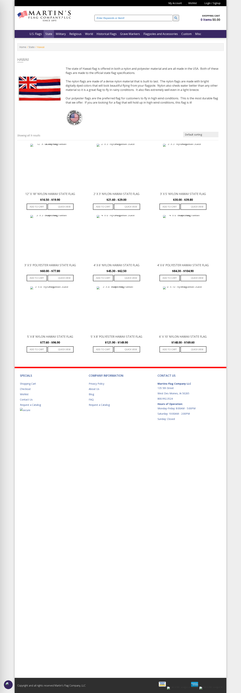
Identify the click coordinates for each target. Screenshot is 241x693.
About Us (94, 389)
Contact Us (26, 399)
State (32, 47)
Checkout (25, 389)
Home (22, 47)
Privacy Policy (96, 383)
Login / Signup (212, 3)
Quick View (64, 206)
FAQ (91, 399)
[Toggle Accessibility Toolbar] (8, 684)
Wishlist (24, 394)
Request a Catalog (30, 404)
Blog (91, 394)
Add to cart (37, 206)
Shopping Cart (28, 383)
